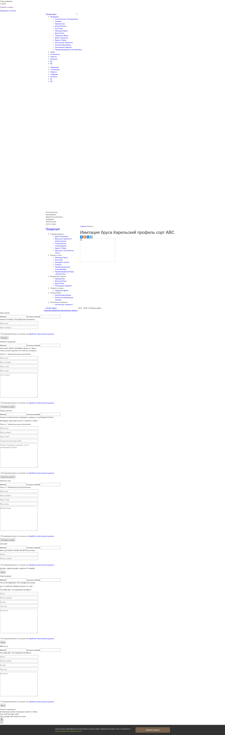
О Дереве (54, 74)
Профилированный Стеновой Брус (68, 49)
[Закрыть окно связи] (1, 722)
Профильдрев (51, 14)
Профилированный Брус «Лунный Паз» (64, 272)
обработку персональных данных (41, 334)
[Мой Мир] (88, 237)
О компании (55, 54)
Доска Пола (59, 33)
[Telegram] (91, 237)
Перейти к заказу (6, 7)
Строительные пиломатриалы (66, 19)
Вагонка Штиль (61, 26)
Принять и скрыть (152, 730)
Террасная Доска (61, 35)
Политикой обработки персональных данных (68, 731)
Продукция (54, 16)
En (51, 61)
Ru (51, 63)
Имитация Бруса (61, 30)
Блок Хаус (59, 28)
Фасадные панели (62, 262)
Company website (33, 316)
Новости (53, 56)
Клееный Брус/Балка (63, 45)
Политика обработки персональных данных (60, 310)
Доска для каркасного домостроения (63, 239)
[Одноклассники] (84, 237)
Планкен (58, 21)
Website (3, 316)
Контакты (53, 59)
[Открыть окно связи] (2, 719)
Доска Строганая (61, 38)
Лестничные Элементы (64, 42)
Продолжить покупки (8, 10)
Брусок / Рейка (60, 40)
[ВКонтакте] (81, 237)
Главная (83, 226)
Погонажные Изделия (63, 47)
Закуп (52, 52)
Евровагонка (60, 23)
